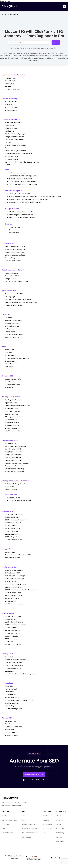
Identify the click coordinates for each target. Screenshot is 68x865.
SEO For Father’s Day (12, 528)
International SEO (9, 291)
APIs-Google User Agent (13, 123)
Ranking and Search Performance (15, 481)
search (55, 42)
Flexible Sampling (11, 490)
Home (4, 14)
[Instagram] (59, 858)
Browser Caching (11, 443)
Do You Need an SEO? (12, 573)
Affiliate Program (7, 833)
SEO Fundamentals (9, 567)
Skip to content (5, 1)
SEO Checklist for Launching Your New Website (21, 590)
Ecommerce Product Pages (14, 252)
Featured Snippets (11, 273)
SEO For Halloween (11, 531)
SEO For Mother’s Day (12, 534)
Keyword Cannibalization (13, 320)
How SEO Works (10, 581)
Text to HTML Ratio (11, 414)
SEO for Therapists (11, 636)
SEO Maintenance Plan (13, 593)
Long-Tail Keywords (12, 326)
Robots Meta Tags (11, 156)
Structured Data (10, 695)
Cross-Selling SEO (11, 657)
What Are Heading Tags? (13, 425)
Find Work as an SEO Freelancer (16, 660)
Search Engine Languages (14, 305)
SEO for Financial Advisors (14, 622)
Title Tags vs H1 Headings (13, 417)
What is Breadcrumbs (12, 428)
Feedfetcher (9, 131)
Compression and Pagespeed (15, 446)
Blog (3, 829)
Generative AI (10, 552)
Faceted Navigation (12, 258)
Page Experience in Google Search (17, 463)
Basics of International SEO (14, 294)
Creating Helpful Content (14, 570)
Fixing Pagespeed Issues (13, 452)
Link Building (9, 367)
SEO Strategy (9, 671)
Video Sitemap (14, 233)
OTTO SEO (59, 820)
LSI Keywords (9, 329)
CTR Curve (8, 318)
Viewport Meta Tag (12, 703)
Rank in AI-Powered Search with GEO (18, 555)
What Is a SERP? (10, 601)
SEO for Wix (9, 642)
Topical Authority (11, 107)
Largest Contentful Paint (13, 460)
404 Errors (9, 686)
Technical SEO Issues (12, 697)
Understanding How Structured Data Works (20, 700)
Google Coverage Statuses (14, 137)
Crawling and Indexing (11, 119)
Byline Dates (9, 487)
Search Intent (10, 332)
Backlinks (8, 353)
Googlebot (9, 142)
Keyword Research (11, 323)
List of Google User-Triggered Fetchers (22, 212)
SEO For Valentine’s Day (13, 540)
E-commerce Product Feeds (15, 247)
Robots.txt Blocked (11, 159)
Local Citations (10, 382)
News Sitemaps (14, 230)
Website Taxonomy (12, 110)
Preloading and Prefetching (14, 469)
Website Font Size (11, 420)
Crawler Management (14, 191)
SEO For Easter (10, 526)
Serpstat (59, 837)
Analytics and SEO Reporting (13, 75)
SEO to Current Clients (13, 645)
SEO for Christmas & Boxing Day (16, 520)
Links (4, 347)
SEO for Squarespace (12, 633)
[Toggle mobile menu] (64, 6)
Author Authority (11, 102)
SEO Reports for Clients (13, 89)
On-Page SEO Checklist (13, 400)
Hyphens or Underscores (13, 727)
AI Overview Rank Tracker (30, 829)
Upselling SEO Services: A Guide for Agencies (20, 674)
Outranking (60, 841)
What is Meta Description (14, 604)
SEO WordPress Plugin (9, 820)
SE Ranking (60, 833)
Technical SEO (7, 683)
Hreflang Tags (10, 297)
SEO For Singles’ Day (12, 537)
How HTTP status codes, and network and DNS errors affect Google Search (35, 197)
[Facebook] (51, 858)
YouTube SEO (9, 388)
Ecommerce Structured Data (15, 255)
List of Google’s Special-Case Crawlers (22, 218)
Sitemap (8, 224)
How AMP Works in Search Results (20, 179)
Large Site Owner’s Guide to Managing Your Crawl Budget (28, 199)
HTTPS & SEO (9, 692)
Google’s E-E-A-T (11, 279)
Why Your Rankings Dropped (15, 335)
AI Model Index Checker (29, 833)
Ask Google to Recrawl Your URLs (20, 194)
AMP (7, 170)
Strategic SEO (7, 654)
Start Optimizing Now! (32, 774)
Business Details (14, 498)
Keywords (6, 314)
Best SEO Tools (10, 81)
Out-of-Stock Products (13, 261)
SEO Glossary (47, 829)
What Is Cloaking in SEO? (13, 709)
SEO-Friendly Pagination (13, 411)
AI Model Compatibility (28, 824)
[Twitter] (55, 858)
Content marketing (9, 98)
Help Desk (46, 816)
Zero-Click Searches (12, 337)
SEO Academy (47, 824)
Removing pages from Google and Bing (18, 154)
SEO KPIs (8, 86)
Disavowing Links (11, 361)
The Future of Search (12, 558)
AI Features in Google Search (15, 484)
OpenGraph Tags (11, 403)
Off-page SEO (7, 376)
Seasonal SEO (7, 511)
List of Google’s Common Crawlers (21, 215)
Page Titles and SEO (12, 408)
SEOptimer (60, 829)
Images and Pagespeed (13, 455)
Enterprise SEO (26, 837)
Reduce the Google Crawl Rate (16, 151)
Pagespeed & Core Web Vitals (15, 466)
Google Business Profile (13, 379)
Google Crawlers (12, 209)
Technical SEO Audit (12, 598)
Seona (58, 824)
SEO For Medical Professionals (15, 625)
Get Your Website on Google (15, 576)
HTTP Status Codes (11, 689)
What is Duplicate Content (14, 431)
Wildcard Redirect (11, 735)
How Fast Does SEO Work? (14, 663)
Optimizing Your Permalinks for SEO (17, 406)
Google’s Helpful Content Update (16, 282)
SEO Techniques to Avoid (13, 596)
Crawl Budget (10, 125)
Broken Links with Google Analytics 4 (17, 358)
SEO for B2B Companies (13, 616)
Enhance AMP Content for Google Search (23, 176)
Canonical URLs (10, 721)
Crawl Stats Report (11, 128)
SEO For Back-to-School (13, 514)
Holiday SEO (9, 105)
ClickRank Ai (6, 816)
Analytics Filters (10, 78)
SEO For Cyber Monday (13, 523)
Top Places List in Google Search (20, 501)
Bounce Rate (9, 84)
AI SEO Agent (6, 824)
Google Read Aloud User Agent (15, 140)
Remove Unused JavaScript (14, 472)
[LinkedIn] (63, 858)
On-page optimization (11, 397)
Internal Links (9, 364)
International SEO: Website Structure (18, 300)
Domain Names (10, 724)
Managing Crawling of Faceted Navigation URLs (25, 202)
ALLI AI (58, 816)
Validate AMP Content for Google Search (23, 184)
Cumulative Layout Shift (13, 449)
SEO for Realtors (10, 628)
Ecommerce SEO (8, 243)
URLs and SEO (7, 718)
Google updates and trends (13, 270)
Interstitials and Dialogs (13, 457)
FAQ (44, 833)
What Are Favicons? (12, 422)
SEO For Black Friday (12, 517)
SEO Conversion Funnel (13, 668)
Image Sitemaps (14, 227)
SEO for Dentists (10, 619)
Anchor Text (9, 350)
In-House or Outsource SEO (14, 665)
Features (24, 816)
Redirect (8, 148)
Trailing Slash (9, 730)
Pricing (23, 820)
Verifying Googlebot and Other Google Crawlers (22, 162)
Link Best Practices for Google (15, 145)
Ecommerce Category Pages (15, 249)
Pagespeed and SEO (10, 440)
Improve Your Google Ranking (15, 584)
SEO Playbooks (8, 613)
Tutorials (46, 820)
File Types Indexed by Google (15, 134)
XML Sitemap (9, 165)
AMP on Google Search (17, 173)
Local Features (11, 494)
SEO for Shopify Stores (13, 630)
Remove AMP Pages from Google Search (23, 181)
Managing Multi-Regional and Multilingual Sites (21, 302)
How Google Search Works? (14, 579)
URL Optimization (11, 732)
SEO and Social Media (12, 385)
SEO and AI (6, 549)
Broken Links (9, 355)
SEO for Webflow (11, 639)
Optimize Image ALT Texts (14, 587)
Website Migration (11, 706)
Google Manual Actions (13, 276)
